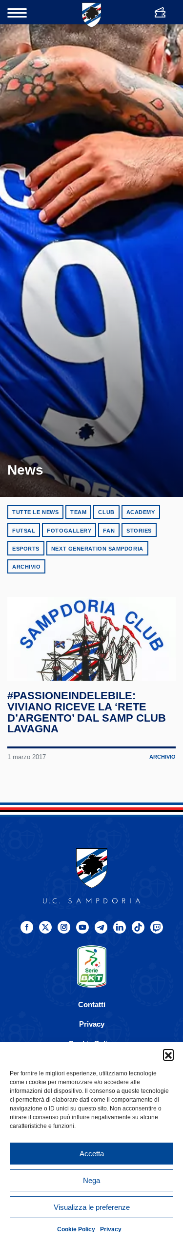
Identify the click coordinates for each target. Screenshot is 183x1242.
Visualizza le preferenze (92, 1207)
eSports (26, 549)
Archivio (26, 567)
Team (78, 512)
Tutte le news (35, 512)
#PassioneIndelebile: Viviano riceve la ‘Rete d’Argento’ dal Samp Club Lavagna (86, 712)
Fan (109, 531)
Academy (140, 512)
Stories (139, 531)
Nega (91, 1180)
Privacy (111, 1229)
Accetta (92, 1153)
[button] (168, 1054)
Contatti (91, 1004)
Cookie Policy (76, 1229)
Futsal (23, 531)
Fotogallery (69, 531)
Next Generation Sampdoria (97, 549)
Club (106, 512)
